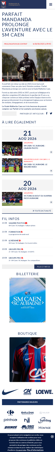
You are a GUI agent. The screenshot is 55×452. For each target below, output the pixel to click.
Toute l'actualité (42, 211)
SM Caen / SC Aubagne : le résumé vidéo (23, 243)
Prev (12, 303)
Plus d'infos (43, 267)
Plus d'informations (35, 450)
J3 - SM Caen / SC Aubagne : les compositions (24, 260)
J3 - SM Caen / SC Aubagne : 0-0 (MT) (21, 252)
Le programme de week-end (19, 234)
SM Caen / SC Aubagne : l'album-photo (22, 226)
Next (43, 303)
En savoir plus (21, 450)
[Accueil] (10, 4)
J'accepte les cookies (52, 436)
